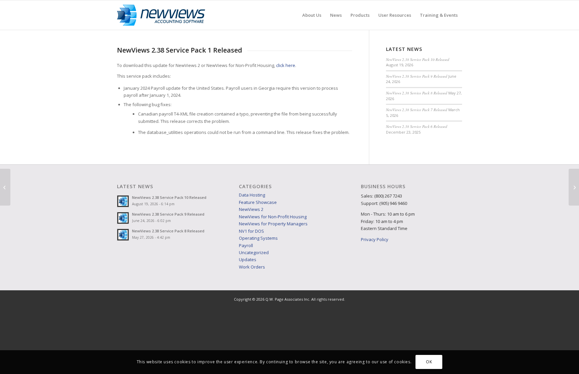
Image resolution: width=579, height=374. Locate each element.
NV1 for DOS (251, 231)
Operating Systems (258, 238)
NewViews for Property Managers (273, 224)
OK (429, 362)
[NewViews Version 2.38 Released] (5, 187)
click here (285, 65)
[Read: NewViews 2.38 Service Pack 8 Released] (123, 235)
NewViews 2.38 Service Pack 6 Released (416, 126)
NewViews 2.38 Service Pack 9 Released (416, 76)
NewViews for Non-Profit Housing (273, 217)
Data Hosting (252, 195)
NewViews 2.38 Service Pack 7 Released (416, 109)
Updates (247, 259)
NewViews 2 (251, 209)
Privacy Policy (374, 239)
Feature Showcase (258, 202)
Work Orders (252, 267)
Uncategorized (254, 252)
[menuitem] (312, 15)
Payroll (246, 245)
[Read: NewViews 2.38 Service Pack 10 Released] (123, 201)
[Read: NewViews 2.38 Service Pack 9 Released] (123, 218)
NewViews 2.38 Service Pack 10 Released (417, 59)
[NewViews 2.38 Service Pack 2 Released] (574, 187)
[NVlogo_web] (161, 15)
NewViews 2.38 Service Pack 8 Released (416, 92)
